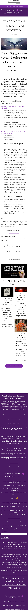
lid (14, 401)
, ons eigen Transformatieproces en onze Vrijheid (14, 584)
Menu (26, 9)
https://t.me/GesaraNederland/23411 (15, 262)
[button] (1, 9)
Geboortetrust (20, 453)
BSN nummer (14, 454)
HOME (15, 572)
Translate (18, 3)
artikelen (8, 457)
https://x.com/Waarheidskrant (17, 601)
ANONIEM (6, 502)
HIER (17, 502)
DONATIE (3, 403)
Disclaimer (4, 570)
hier (13, 403)
